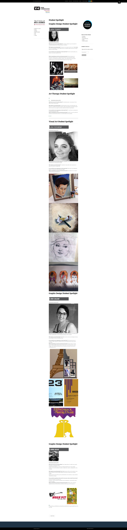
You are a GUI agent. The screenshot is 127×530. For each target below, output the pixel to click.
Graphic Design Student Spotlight (63, 24)
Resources (84, 37)
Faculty (35, 29)
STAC (35, 34)
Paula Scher (62, 471)
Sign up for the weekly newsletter (87, 49)
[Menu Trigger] (119, 2)
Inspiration (83, 36)
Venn (35, 33)
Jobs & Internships (85, 38)
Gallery (83, 39)
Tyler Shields (76, 47)
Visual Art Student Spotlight (61, 121)
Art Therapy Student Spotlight (62, 93)
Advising (35, 30)
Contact (35, 35)
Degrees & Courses (37, 28)
